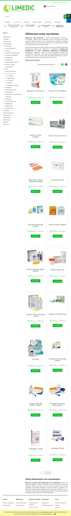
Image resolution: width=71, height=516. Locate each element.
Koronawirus (7, 41)
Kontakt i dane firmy (60, 503)
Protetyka (6, 39)
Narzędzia (8, 87)
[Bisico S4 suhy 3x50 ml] (57, 124)
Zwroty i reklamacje (8, 503)
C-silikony (10, 80)
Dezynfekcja (7, 117)
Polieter (9, 83)
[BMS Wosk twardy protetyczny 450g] (36, 168)
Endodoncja (9, 57)
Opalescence (7, 115)
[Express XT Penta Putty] (57, 302)
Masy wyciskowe (10, 74)
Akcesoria (8, 46)
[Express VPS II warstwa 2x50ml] (36, 303)
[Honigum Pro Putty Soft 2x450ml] (57, 392)
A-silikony (10, 76)
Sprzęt (7, 50)
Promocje (6, 124)
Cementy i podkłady (11, 55)
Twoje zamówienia (21, 503)
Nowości (5, 122)
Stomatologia (7, 44)
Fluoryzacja (8, 60)
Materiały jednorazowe (12, 53)
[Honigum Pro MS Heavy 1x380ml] (36, 392)
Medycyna (6, 110)
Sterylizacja (6, 120)
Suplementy (7, 37)
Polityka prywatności (47, 505)
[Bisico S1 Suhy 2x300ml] (36, 124)
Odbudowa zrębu (10, 90)
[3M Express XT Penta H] (36, 79)
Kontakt (57, 505)
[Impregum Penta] (57, 437)
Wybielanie (8, 103)
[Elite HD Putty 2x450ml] (57, 213)
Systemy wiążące (10, 101)
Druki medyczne (10, 48)
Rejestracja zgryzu (13, 85)
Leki (6, 69)
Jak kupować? (7, 505)
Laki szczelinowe (10, 71)
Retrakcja (8, 99)
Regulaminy (45, 503)
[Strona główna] (19, 8)
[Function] (36, 348)
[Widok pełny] (66, 64)
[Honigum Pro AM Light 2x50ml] (57, 347)
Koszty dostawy (33, 507)
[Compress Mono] (57, 168)
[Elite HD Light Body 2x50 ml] (36, 213)
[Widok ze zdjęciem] (62, 64)
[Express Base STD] (57, 258)
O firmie (57, 507)
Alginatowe (10, 78)
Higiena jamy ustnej (11, 62)
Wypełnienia (9, 106)
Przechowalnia (20, 505)
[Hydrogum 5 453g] (36, 437)
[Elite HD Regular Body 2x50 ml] (36, 258)
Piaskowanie (9, 92)
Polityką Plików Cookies (46, 512)
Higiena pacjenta (8, 113)
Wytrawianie (9, 108)
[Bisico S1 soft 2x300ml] (57, 79)
